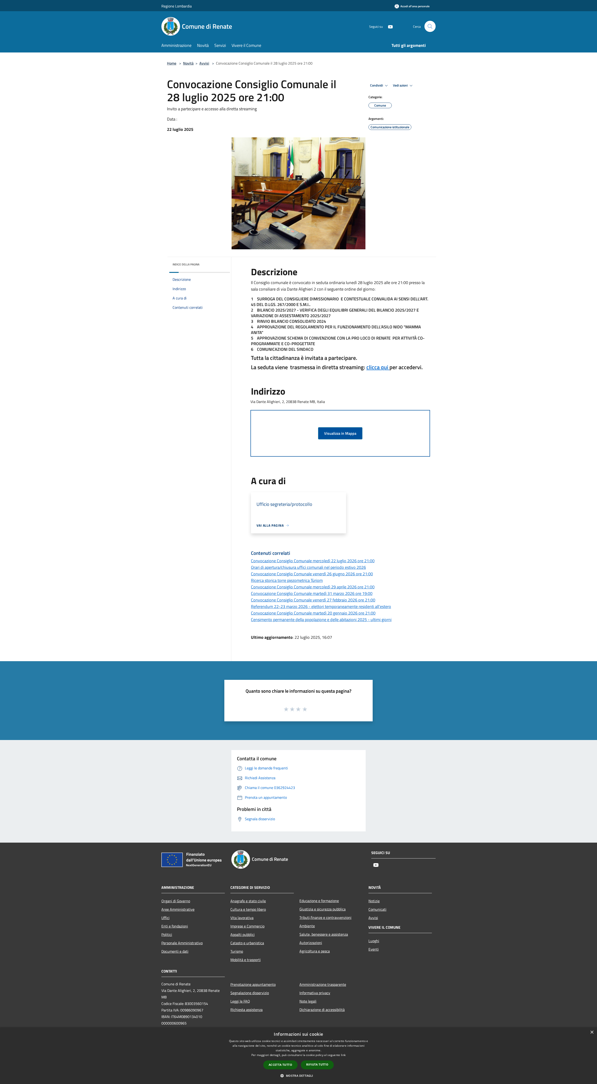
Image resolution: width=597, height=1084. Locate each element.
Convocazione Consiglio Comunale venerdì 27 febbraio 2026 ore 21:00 (313, 600)
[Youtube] (388, 26)
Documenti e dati (174, 951)
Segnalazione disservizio (249, 993)
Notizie (374, 901)
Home (171, 63)
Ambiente (307, 926)
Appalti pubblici (242, 934)
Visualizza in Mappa (340, 433)
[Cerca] (430, 26)
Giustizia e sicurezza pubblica (322, 909)
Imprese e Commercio (247, 926)
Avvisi (204, 63)
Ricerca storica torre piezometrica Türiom (287, 580)
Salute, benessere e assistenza (323, 934)
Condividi (377, 85)
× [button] (592, 1032)
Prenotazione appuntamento (253, 984)
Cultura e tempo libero (248, 909)
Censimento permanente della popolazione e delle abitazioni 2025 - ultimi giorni (321, 619)
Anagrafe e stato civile (248, 901)
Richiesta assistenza (246, 1009)
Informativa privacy (314, 993)
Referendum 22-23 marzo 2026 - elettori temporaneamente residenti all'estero (321, 606)
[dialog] (298, 1055)
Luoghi (373, 941)
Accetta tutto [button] (280, 1065)
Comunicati (377, 909)
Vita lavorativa (241, 918)
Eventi (373, 949)
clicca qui (377, 367)
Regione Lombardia (176, 6)
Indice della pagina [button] (186, 264)
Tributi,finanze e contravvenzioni (325, 917)
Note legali (307, 1001)
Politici (166, 934)
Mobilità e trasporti (245, 959)
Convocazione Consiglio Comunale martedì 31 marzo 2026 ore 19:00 (311, 593)
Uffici (165, 918)
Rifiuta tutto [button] (317, 1065)
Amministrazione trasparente (322, 984)
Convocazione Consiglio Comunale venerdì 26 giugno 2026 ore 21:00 (312, 574)
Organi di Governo (175, 901)
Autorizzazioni (310, 942)
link (343, 1055)
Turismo (236, 951)
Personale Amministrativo (182, 943)
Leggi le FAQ (240, 1001)
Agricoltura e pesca (314, 951)
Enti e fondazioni (174, 926)
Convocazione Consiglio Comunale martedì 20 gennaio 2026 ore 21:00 (313, 613)
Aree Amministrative (177, 909)
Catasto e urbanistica (247, 943)
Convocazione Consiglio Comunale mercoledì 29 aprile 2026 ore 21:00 (313, 587)
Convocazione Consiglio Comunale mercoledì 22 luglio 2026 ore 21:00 (313, 561)
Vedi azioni (400, 85)
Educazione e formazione (319, 900)
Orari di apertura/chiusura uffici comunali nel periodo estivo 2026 (308, 567)
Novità (188, 63)
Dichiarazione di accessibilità (322, 1009)
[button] (298, 1075)
